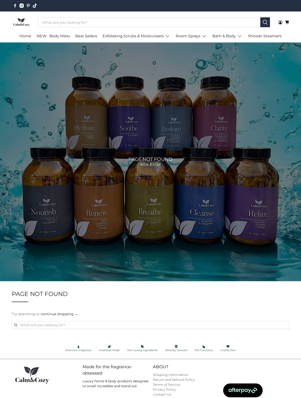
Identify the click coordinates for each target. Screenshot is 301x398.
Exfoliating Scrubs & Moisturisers (133, 36)
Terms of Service (166, 385)
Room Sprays (188, 36)
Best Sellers (86, 36)
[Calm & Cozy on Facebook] (15, 6)
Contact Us (162, 394)
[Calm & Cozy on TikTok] (35, 6)
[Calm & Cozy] (21, 22)
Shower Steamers (264, 36)
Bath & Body (224, 36)
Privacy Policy (164, 389)
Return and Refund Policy (174, 380)
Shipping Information (170, 375)
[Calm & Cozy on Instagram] (22, 6)
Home (25, 36)
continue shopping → (59, 314)
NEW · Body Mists (53, 36)
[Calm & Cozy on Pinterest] (28, 6)
